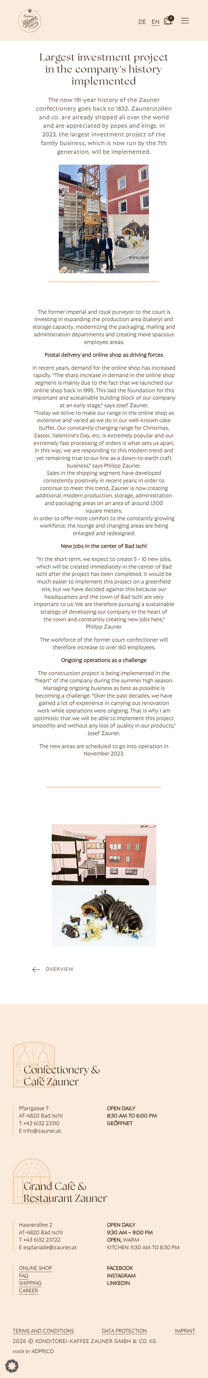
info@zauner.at (42, 1131)
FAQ (23, 1276)
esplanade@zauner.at (50, 1248)
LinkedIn (118, 1283)
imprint (185, 1331)
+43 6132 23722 (41, 1240)
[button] (167, 20)
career (28, 1291)
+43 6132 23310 (41, 1123)
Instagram (121, 1276)
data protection (124, 1331)
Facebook (120, 1268)
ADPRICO (43, 1351)
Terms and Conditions (43, 1331)
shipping (30, 1283)
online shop (35, 1268)
